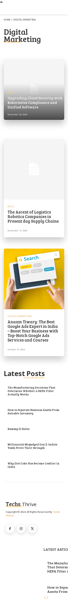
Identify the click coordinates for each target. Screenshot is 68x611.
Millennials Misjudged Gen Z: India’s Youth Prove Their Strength (32, 446)
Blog (11, 93)
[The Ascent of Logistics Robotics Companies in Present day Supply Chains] (34, 169)
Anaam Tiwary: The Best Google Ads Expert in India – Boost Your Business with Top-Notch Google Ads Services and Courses (33, 331)
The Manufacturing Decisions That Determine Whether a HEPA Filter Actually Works (31, 391)
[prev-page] (44, 597)
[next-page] (47, 597)
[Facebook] (10, 529)
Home (7, 19)
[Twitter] (32, 529)
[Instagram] (21, 529)
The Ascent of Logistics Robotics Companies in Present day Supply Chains (33, 216)
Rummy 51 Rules (18, 429)
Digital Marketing (20, 316)
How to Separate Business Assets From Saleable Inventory (33, 411)
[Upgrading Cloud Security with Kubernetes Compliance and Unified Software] (34, 89)
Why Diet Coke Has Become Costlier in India (33, 465)
